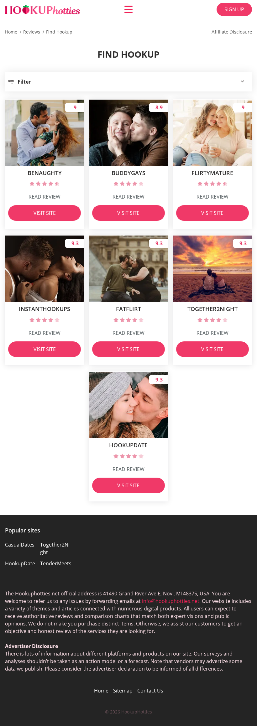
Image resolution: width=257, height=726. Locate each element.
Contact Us (150, 690)
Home (101, 690)
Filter (24, 81)
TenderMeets (55, 563)
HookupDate (20, 563)
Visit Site (45, 213)
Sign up (234, 9)
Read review (44, 196)
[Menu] (128, 9)
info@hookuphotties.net (170, 601)
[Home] (42, 9)
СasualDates (19, 544)
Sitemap (123, 690)
